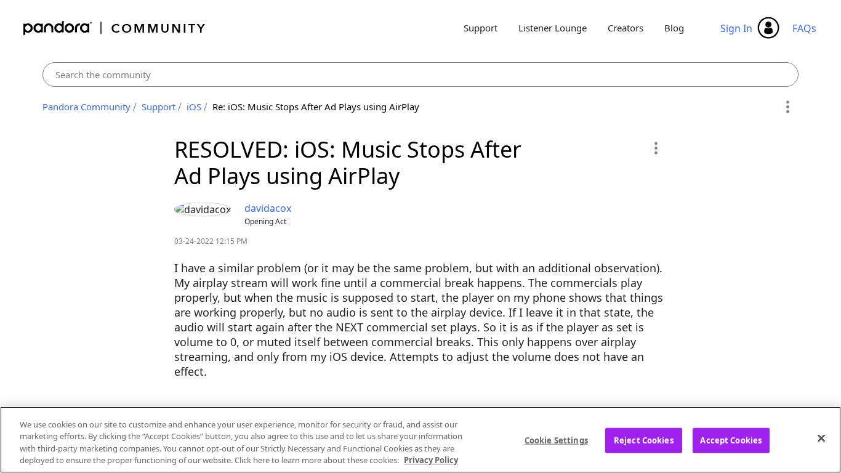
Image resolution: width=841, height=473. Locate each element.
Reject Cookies (644, 440)
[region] (420, 439)
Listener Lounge (552, 28)
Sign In (736, 28)
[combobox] (420, 74)
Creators (625, 28)
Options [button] (787, 107)
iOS (194, 106)
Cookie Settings (556, 440)
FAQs (804, 28)
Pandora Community (115, 28)
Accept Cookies (731, 440)
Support (480, 28)
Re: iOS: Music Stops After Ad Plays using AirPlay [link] (315, 106)
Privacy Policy (431, 460)
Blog (674, 28)
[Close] (821, 437)
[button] (655, 148)
